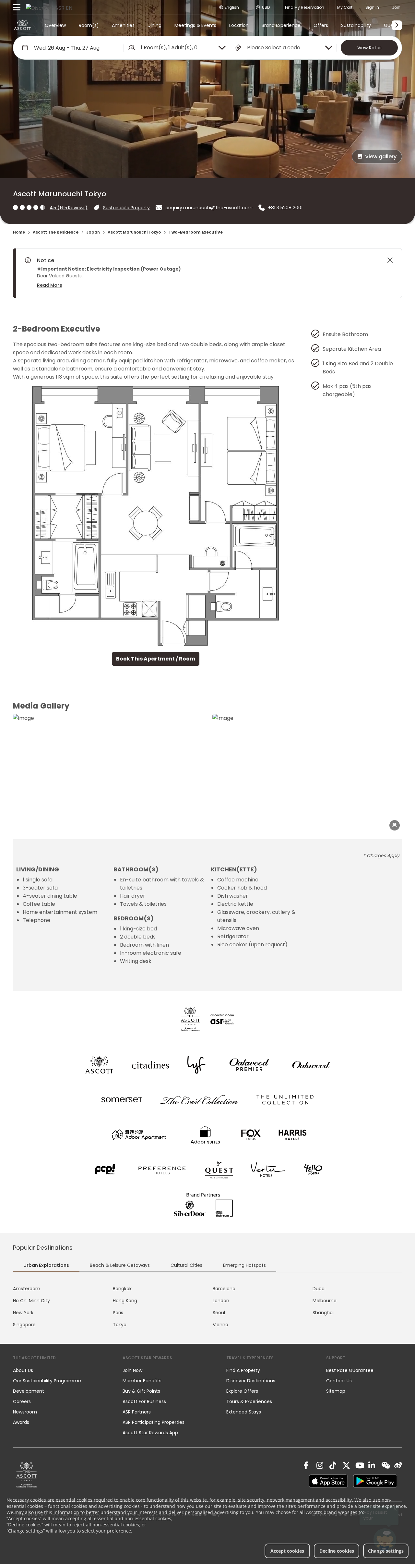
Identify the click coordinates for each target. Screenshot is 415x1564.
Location (239, 25)
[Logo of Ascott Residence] (22, 25)
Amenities (123, 25)
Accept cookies (287, 1551)
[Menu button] (17, 7)
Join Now (132, 1370)
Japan (93, 232)
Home (19, 232)
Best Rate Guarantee (350, 1370)
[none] (61, 1370)
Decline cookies (336, 1551)
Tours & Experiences (249, 1401)
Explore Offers (242, 1391)
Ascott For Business (144, 1401)
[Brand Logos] (99, 1064)
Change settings (386, 1551)
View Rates (369, 47)
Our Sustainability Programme (47, 1380)
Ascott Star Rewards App (150, 1432)
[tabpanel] (207, 1306)
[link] (26, 1474)
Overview (55, 25)
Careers (22, 1401)
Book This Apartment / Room (155, 658)
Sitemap (335, 1391)
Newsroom (25, 1412)
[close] (390, 260)
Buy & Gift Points (141, 1391)
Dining (154, 25)
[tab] (46, 1266)
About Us (23, 1370)
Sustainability (356, 25)
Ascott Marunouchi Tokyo (134, 232)
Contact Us (339, 1380)
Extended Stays (243, 1412)
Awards (21, 1422)
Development (28, 1391)
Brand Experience (281, 25)
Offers (321, 25)
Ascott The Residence (55, 232)
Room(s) (89, 25)
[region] (201, 273)
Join (396, 7)
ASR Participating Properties (153, 1422)
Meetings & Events (195, 25)
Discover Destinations (250, 1380)
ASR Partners (137, 1412)
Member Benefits (142, 1380)
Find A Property (243, 1370)
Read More (49, 285)
